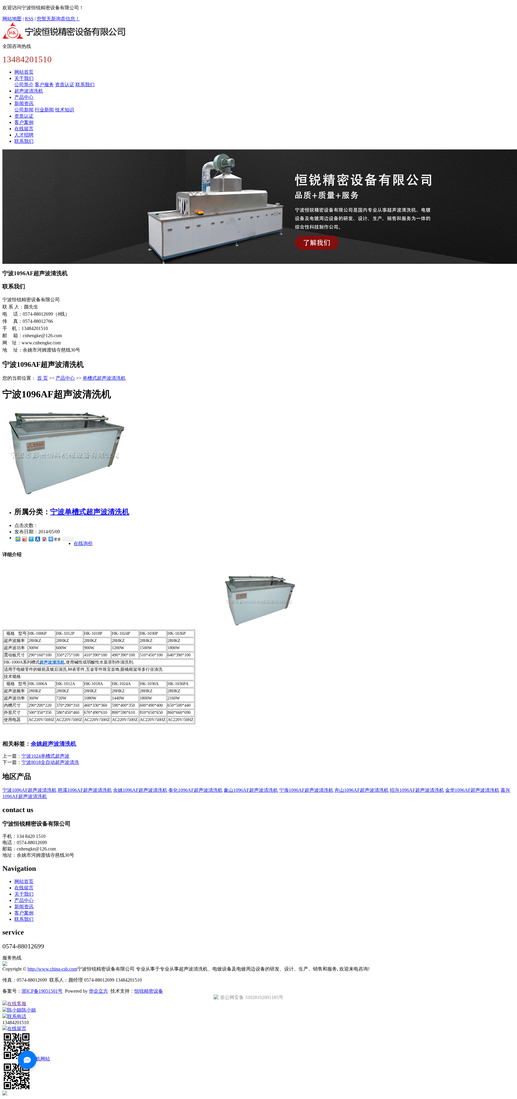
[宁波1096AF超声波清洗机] (64, 499)
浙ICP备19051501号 (42, 991)
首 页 (42, 378)
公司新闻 (24, 109)
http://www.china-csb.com (52, 968)
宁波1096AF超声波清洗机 (29, 790)
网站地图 (12, 18)
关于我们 (24, 78)
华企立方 (98, 991)
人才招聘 (24, 134)
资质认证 (64, 84)
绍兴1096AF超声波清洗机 (417, 790)
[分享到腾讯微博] (31, 539)
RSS (29, 18)
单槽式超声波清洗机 (104, 378)
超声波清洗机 (28, 90)
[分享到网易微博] (44, 539)
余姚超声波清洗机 (53, 744)
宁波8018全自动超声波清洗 (50, 762)
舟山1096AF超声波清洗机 (361, 790)
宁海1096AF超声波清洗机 (306, 790)
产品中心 (24, 97)
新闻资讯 (24, 103)
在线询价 (83, 543)
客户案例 (24, 122)
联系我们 (85, 84)
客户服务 (44, 84)
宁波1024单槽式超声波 (45, 756)
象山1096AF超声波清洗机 (251, 790)
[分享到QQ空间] (17, 539)
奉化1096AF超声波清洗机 (195, 790)
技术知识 (64, 109)
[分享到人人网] (37, 539)
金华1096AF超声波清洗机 (472, 790)
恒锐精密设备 (148, 991)
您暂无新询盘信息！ (58, 18)
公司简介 (24, 84)
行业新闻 (44, 109)
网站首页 (24, 72)
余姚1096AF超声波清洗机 (140, 790)
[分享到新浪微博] (24, 539)
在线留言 (24, 128)
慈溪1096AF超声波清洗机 (85, 790)
